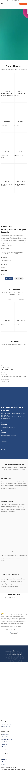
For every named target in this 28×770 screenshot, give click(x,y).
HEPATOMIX (7, 181)
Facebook (4, 757)
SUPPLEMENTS (5, 93)
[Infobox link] (14, 481)
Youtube (4, 764)
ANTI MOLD (20, 121)
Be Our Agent (23, 3)
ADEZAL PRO (7, 121)
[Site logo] (14, 3)
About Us (4, 744)
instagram (4, 759)
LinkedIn (4, 761)
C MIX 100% (20, 151)
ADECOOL (7, 91)
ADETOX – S (20, 91)
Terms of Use (5, 736)
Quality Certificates (7, 739)
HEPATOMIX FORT (21, 181)
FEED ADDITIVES (6, 724)
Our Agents (5, 749)
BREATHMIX (7, 151)
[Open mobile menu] (1, 3)
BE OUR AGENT (6, 746)
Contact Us (5, 741)
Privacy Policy (5, 734)
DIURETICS (4, 125)
